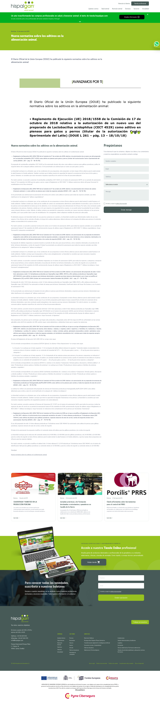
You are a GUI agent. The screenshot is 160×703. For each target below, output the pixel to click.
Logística (120, 643)
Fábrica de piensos (74, 650)
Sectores (136, 9)
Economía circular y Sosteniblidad (92, 645)
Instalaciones (121, 638)
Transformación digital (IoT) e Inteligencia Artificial (97, 643)
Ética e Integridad (139, 663)
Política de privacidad (101, 663)
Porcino (71, 638)
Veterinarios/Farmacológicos (91, 650)
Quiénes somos (93, 9)
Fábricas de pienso (89, 647)
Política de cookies (113, 663)
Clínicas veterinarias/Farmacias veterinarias (129, 647)
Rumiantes (72, 640)
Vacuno (71, 643)
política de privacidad (121, 203)
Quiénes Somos (61, 638)
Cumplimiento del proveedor (126, 663)
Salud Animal (60, 640)
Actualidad (145, 9)
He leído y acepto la (116, 203)
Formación (120, 645)
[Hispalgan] (22, 6)
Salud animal (105, 9)
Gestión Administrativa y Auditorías (127, 640)
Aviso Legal (92, 663)
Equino (71, 645)
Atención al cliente (124, 3)
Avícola (71, 647)
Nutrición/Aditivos (89, 638)
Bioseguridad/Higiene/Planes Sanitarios (94, 640)
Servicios (128, 9)
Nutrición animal (117, 9)
